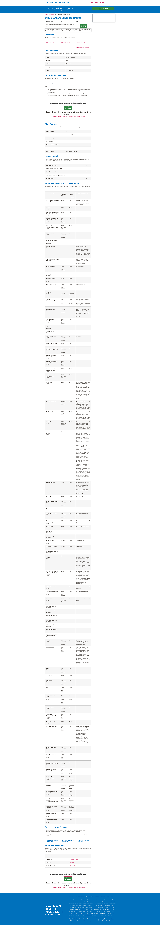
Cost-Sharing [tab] (50, 83)
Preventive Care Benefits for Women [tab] (68, 841)
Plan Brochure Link (74, 859)
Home (46, 14)
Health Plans (51, 14)
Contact (104, 920)
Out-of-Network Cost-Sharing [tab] (63, 83)
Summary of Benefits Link (75, 856)
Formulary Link (73, 862)
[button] (113, 15)
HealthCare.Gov (89, 915)
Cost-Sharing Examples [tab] (79, 83)
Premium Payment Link (75, 865)
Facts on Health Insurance (57, 2)
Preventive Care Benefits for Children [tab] (83, 841)
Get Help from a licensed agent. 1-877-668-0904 (63, 8)
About (99, 920)
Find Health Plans (97, 3)
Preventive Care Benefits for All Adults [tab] (52, 841)
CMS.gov (74, 907)
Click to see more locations (82, 47)
